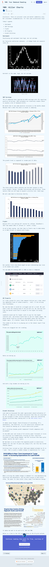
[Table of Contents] (1, 283)
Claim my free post (24, 544)
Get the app (30, 561)
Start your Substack (21, 561)
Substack (18, 564)
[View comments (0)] (8, 14)
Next (42, 553)
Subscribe (39, 2)
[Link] (1, 36)
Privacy (22, 558)
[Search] (31, 2)
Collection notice (30, 558)
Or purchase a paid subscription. (24, 547)
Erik (6, 9)
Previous (7, 553)
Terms (25, 558)
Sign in (45, 2)
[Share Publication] (34, 2)
